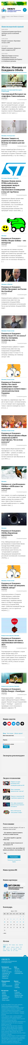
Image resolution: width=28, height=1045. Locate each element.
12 (11, 922)
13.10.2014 (4, 396)
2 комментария (22, 146)
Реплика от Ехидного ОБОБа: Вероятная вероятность (11, 533)
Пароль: (5, 739)
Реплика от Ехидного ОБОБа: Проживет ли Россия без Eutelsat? (13, 289)
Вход (4, 733)
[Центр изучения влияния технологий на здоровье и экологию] (14, 5)
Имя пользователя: (8, 735)
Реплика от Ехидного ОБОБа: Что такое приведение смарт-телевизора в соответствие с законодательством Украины (13, 387)
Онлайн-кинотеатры (7, 971)
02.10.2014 (4, 492)
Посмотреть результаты (14, 860)
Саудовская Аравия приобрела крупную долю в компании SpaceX (11, 33)
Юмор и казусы (5, 1000)
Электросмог (11, 135)
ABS (4, 949)
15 (20, 922)
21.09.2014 (4, 591)
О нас (15, 990)
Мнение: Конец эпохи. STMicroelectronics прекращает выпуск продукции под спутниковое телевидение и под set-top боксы (13, 186)
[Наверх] (25, 956)
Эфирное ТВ (5, 976)
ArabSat (4, 950)
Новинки (4, 982)
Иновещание (5, 978)
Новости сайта (18, 993)
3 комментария (22, 294)
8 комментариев (22, 591)
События (15, 178)
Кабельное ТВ (5, 975)
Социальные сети (19, 973)
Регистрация (10, 733)
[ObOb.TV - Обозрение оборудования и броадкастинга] (11, 10)
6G (13, 950)
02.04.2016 (4, 146)
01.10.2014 (4, 538)
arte (11, 949)
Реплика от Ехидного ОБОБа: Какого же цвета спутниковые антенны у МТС (12, 641)
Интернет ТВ (5, 970)
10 (4, 922)
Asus (17, 944)
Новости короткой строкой (13, 27)
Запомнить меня (9, 744)
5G (21, 947)
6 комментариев (22, 195)
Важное (16, 981)
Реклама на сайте (19, 995)
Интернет (17, 968)
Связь (15, 967)
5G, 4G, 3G (17, 970)
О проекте (17, 992)
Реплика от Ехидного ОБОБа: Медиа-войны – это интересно (13, 240)
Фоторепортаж (5, 997)
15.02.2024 (4, 99)
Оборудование (5, 981)
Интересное (4, 990)
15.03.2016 (4, 195)
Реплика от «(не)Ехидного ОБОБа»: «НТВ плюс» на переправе (13, 486)
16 (23, 922)
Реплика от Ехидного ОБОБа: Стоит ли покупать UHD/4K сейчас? (13, 585)
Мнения (3, 90)
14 (17, 922)
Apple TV (15, 949)
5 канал (13, 944)
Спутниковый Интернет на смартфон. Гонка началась (13, 95)
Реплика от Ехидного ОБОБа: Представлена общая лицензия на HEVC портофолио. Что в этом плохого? (14, 437)
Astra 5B (21, 944)
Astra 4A (7, 949)
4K (4, 946)
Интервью (4, 995)
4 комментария (22, 99)
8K (10, 944)
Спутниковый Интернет (14, 90)
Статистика (17, 987)
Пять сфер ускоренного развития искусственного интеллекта (17, 804)
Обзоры (4, 984)
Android (13, 947)
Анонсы (4, 992)
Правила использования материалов (10, 1006)
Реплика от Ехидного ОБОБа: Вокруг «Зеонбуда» (13, 690)
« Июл (4, 933)
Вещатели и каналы (7, 635)
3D (11, 950)
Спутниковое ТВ (6, 973)
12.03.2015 (4, 343)
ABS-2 (8, 950)
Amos (16, 950)
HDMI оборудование (7, 986)
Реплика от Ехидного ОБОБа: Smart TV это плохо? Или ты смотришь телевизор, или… (13, 337)
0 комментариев (22, 492)
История (4, 178)
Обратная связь (18, 997)
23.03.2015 (4, 246)
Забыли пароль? (18, 733)
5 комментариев (22, 396)
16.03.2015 (4, 294)
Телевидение (5, 967)
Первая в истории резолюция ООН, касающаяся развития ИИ (17, 783)
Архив (14, 861)
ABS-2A (19, 949)
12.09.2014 (4, 648)
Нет (5, 853)
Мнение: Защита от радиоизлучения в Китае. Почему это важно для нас (13, 140)
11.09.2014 (4, 694)
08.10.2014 (4, 445)
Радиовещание (18, 971)
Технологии (5, 91)
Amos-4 (8, 947)
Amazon (17, 947)
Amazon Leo (5, 944)
